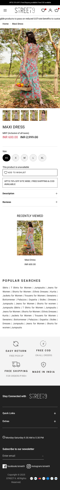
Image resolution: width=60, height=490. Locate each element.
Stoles (43, 299)
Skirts (5, 287)
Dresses (52, 299)
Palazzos (22, 299)
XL (42, 158)
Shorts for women (46, 303)
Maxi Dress (17, 24)
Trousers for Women (34, 295)
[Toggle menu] (5, 10)
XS (6, 158)
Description (8, 193)
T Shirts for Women (21, 287)
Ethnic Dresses (40, 291)
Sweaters (51, 295)
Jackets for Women (12, 295)
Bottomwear (9, 299)
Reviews (7, 202)
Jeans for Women (25, 303)
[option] (30, 68)
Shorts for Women (21, 291)
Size (5, 151)
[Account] (49, 10)
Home (6, 24)
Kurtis (53, 291)
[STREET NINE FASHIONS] (25, 10)
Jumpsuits (39, 287)
